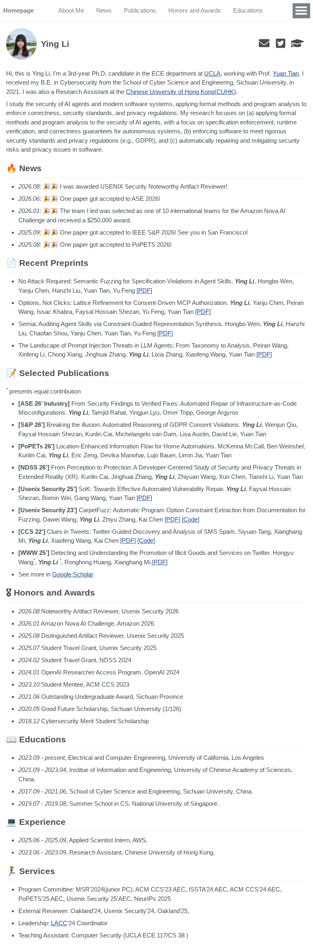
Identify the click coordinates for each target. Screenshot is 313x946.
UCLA (212, 73)
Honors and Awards (194, 10)
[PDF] (144, 290)
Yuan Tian (286, 73)
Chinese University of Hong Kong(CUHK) (181, 91)
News (104, 10)
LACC (59, 923)
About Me (71, 10)
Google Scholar (72, 574)
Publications (140, 10)
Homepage (18, 10)
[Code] (190, 519)
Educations (248, 10)
